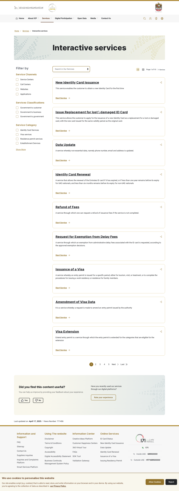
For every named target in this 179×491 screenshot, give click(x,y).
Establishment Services (30, 143)
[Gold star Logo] (52, 7)
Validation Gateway (81, 460)
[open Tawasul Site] (145, 438)
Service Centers (26, 79)
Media (93, 18)
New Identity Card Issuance (77, 82)
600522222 (152, 454)
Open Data (82, 18)
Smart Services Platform (27, 467)
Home (16, 31)
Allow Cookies (155, 482)
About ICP (32, 18)
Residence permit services (31, 139)
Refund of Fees (67, 207)
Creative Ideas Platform (83, 439)
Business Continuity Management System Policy (57, 462)
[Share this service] (161, 82)
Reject (171, 482)
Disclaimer (49, 439)
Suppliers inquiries (25, 455)
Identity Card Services (29, 130)
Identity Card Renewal (73, 174)
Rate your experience (103, 397)
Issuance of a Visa (70, 269)
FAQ (18, 442)
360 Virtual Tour (79, 447)
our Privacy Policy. (58, 486)
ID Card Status (106, 439)
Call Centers (25, 84)
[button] (144, 18)
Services (46, 18)
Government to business (30, 112)
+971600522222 (153, 460)
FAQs (75, 452)
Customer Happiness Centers (85, 443)
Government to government (32, 116)
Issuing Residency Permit (111, 460)
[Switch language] (162, 18)
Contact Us (106, 18)
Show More (21, 149)
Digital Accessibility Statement (58, 456)
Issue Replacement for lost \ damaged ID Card (92, 112)
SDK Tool (77, 456)
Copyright (49, 447)
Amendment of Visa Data (75, 302)
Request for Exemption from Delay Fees (87, 237)
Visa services (26, 134)
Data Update (65, 145)
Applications (25, 94)
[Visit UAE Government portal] (160, 7)
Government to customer (31, 108)
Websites (24, 89)
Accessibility (50, 452)
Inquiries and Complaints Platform (27, 461)
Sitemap (20, 446)
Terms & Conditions (53, 443)
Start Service (61, 98)
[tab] (143, 69)
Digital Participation (63, 18)
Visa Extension (67, 331)
